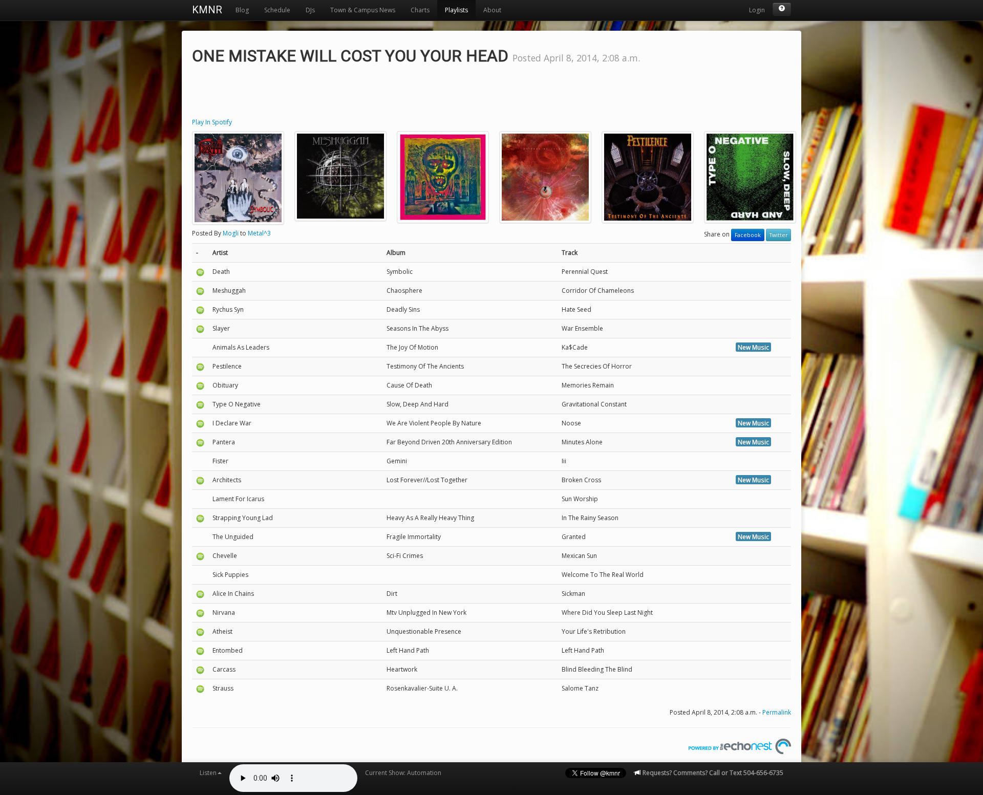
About (492, 10)
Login (757, 10)
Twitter (778, 235)
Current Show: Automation (403, 772)
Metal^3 (259, 233)
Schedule (277, 10)
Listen (208, 772)
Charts (420, 10)
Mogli (231, 233)
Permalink (776, 712)
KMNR (207, 10)
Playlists (456, 10)
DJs (310, 10)
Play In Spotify (212, 122)
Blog (242, 10)
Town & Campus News (362, 10)
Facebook (748, 235)
